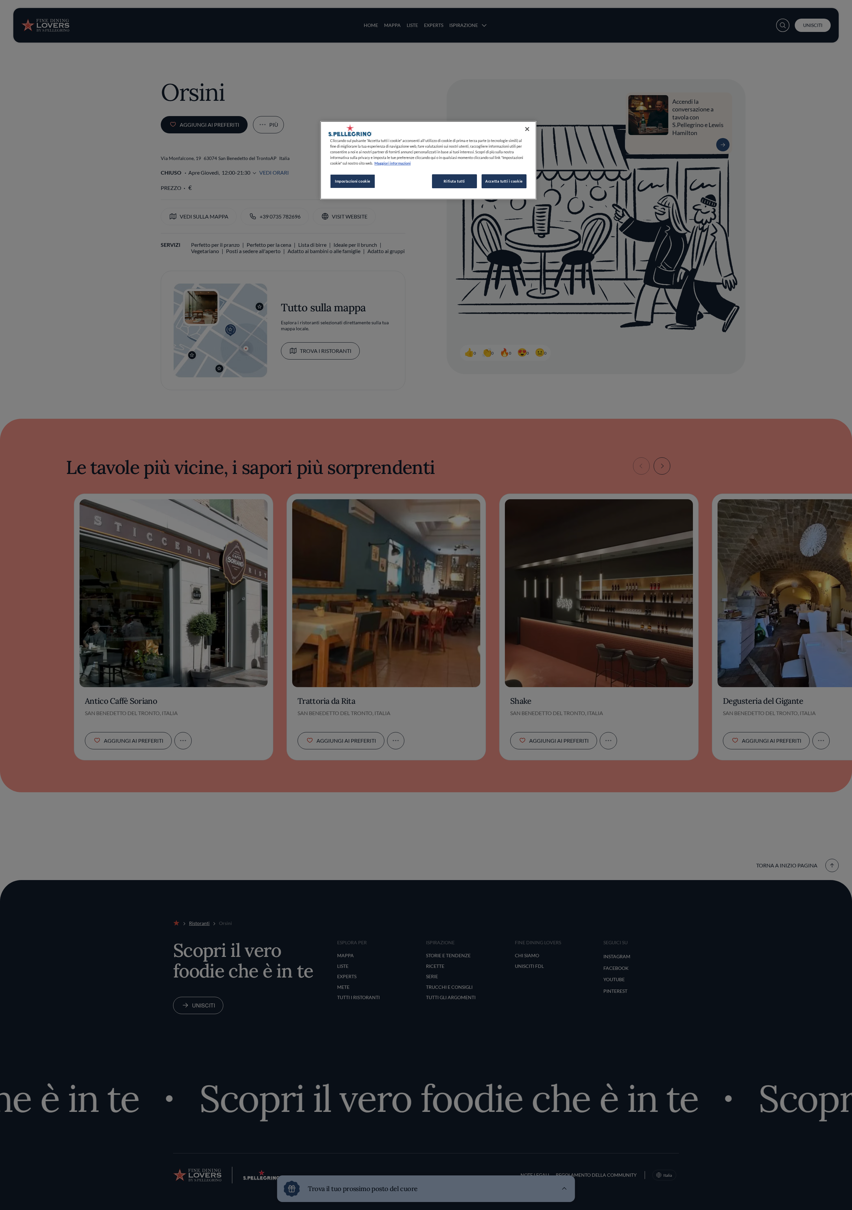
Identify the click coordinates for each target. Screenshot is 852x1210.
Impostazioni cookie (352, 181)
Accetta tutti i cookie (504, 181)
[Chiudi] (527, 129)
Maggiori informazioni (392, 163)
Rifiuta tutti (454, 181)
